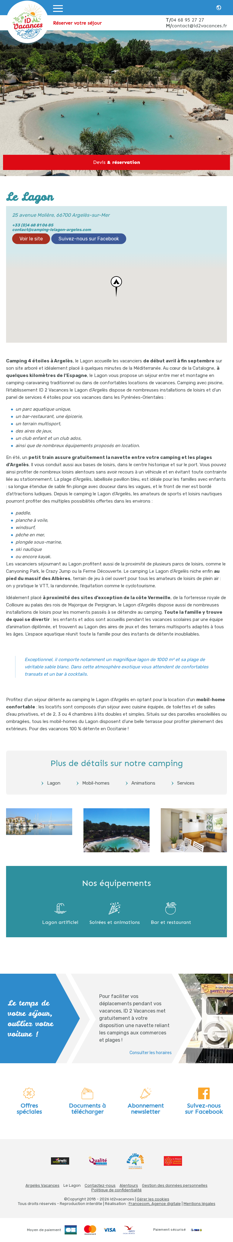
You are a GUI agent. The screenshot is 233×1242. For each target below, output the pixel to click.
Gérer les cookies (153, 1199)
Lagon (53, 783)
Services (185, 783)
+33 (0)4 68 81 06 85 (32, 225)
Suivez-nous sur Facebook (89, 239)
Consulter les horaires (151, 1052)
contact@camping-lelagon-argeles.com (51, 229)
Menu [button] (57, 17)
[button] (116, 287)
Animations (143, 783)
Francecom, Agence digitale (155, 1203)
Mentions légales (199, 1203)
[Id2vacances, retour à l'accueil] (27, 22)
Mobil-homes (96, 783)
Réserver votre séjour (77, 23)
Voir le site (31, 239)
